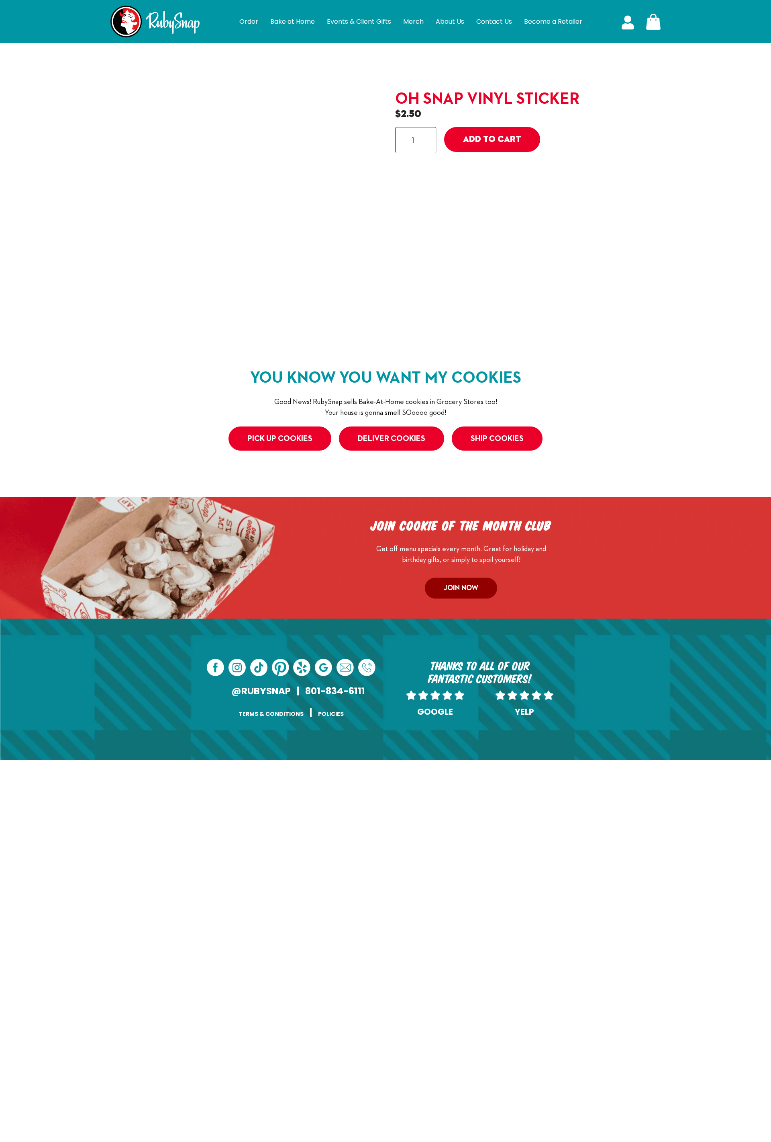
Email (296, 823)
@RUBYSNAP (261, 691)
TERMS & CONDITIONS (271, 714)
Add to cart (492, 139)
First (282, 807)
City (282, 986)
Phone (396, 823)
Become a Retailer (553, 21)
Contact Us (494, 21)
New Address (308, 925)
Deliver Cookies (391, 439)
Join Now (461, 588)
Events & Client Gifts (359, 21)
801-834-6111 (335, 691)
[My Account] (628, 22)
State (284, 1026)
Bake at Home (292, 21)
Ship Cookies (497, 439)
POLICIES (331, 714)
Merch (413, 21)
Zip (392, 1026)
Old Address (306, 864)
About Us (450, 21)
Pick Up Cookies (279, 439)
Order (248, 21)
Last (393, 807)
